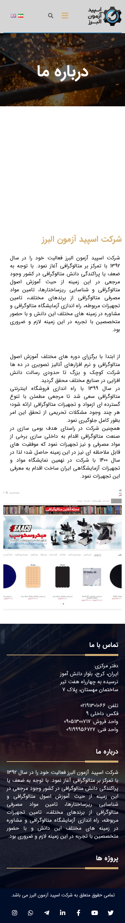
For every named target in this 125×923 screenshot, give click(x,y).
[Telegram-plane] (46, 912)
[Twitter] (110, 912)
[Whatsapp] (30, 912)
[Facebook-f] (78, 912)
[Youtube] (94, 912)
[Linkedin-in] (62, 912)
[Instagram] (14, 912)
